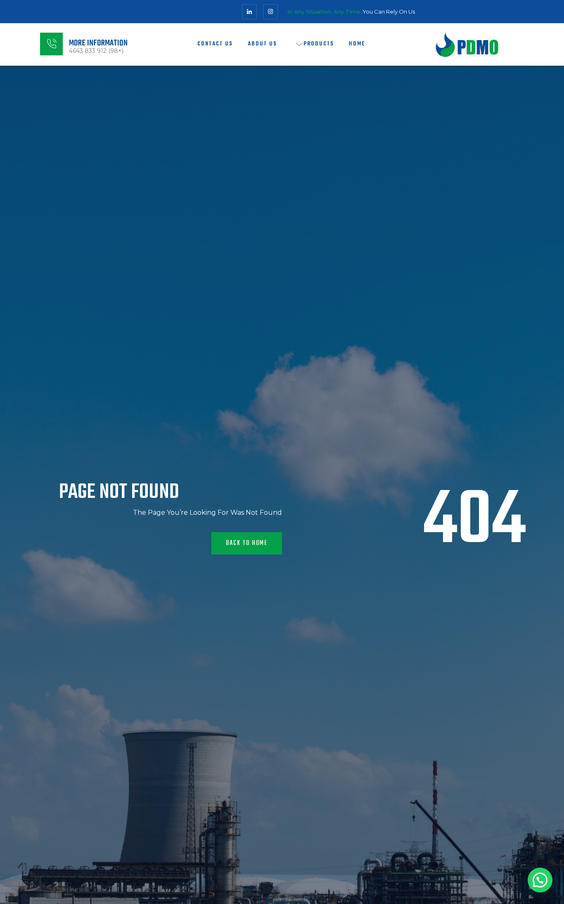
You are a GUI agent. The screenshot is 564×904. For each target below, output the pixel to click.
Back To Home (247, 543)
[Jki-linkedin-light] (249, 11)
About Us (262, 44)
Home (357, 44)
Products (318, 44)
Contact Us (215, 44)
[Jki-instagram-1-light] (270, 11)
